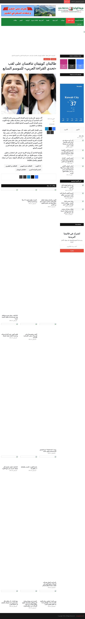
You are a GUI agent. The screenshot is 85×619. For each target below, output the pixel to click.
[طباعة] (48, 132)
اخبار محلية (70, 20)
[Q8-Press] (71, 9)
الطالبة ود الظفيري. (10, 166)
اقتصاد (47, 20)
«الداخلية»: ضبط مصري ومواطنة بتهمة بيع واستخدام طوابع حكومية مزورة (10, 317)
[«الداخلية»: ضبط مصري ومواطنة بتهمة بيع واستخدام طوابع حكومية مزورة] (9, 251)
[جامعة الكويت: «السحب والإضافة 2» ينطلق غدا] (28, 460)
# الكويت (37, 166)
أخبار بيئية (41, 20)
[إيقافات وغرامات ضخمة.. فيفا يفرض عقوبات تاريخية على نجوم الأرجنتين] (79, 211)
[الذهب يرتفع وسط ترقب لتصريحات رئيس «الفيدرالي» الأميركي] (28, 328)
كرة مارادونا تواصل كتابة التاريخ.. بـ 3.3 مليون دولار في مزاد (67, 187)
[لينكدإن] (46, 128)
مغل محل (81, 136)
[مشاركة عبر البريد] (52, 132)
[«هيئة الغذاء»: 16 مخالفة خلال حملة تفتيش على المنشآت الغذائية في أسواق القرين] (9, 595)
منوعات (63, 20)
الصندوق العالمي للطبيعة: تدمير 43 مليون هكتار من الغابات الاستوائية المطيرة (67, 152)
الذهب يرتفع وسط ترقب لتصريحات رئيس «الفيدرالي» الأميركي (30, 336)
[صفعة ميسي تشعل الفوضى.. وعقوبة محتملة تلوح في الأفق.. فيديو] (79, 203)
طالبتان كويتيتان (21, 169)
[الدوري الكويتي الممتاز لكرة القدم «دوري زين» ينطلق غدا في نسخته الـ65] (79, 195)
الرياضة (27, 20)
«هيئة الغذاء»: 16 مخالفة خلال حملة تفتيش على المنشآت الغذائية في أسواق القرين (9, 603)
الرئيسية (53, 55)
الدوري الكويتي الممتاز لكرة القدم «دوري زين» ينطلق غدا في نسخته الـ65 (66, 195)
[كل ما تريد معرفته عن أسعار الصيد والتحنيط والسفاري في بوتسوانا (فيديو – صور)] (79, 143)
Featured (53, 59)
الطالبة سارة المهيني (26, 166)
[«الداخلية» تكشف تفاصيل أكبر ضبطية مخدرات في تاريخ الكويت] (9, 460)
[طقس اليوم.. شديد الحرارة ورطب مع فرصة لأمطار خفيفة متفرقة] (9, 328)
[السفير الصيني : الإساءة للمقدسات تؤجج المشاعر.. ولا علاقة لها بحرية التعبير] (79, 160)
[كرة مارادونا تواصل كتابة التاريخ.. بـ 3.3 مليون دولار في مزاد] (79, 187)
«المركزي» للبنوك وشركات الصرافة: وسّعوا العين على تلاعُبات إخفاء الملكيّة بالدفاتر (49, 584)
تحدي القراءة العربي (34, 169)
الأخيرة (66, 129)
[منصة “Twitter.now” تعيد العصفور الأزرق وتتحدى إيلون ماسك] (48, 385)
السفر (21, 20)
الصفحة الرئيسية (79, 20)
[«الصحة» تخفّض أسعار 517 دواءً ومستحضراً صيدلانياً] (28, 193)
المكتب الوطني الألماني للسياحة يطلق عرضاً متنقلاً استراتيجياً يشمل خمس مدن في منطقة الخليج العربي (67, 169)
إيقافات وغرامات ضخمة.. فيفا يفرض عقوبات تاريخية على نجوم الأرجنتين (67, 211)
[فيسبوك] (53, 128)
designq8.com (79, 616)
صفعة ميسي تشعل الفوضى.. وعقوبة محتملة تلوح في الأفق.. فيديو (67, 203)
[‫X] (50, 128)
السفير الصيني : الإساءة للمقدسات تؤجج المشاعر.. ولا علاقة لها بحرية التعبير (67, 159)
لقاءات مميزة (34, 20)
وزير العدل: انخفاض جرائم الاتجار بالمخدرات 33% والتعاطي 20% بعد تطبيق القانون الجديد (48, 603)
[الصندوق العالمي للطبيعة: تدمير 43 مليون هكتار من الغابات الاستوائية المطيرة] (79, 152)
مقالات (15, 20)
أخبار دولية (55, 20)
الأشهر (78, 129)
